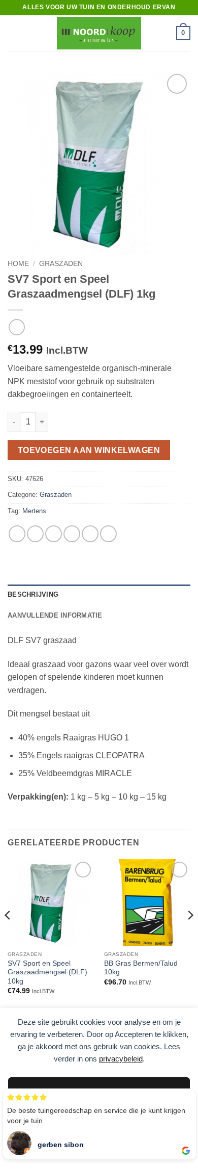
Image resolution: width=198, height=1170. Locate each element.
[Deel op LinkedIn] (108, 533)
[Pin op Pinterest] (90, 533)
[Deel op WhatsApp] (17, 533)
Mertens (34, 511)
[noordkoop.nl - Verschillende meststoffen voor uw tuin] (99, 33)
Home (18, 264)
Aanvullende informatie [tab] (55, 615)
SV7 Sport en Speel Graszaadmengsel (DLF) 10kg (47, 972)
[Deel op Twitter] (53, 533)
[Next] (190, 936)
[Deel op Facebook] (35, 533)
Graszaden (61, 264)
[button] (14, 32)
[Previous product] (16, 327)
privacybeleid (121, 1058)
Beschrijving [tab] (33, 594)
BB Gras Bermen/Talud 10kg (141, 968)
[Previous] (8, 936)
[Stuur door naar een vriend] (71, 533)
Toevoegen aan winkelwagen (89, 450)
